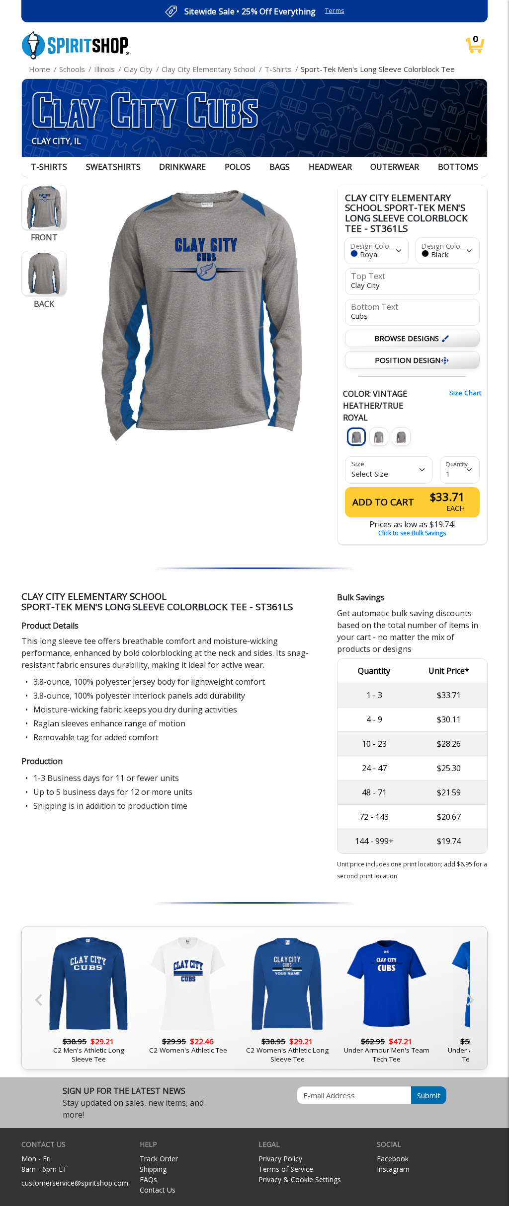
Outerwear (394, 166)
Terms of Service (285, 1169)
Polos (238, 166)
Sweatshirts (113, 166)
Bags (279, 166)
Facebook (393, 1158)
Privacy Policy (280, 1158)
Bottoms (458, 166)
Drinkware (182, 166)
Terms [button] (334, 10)
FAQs (148, 1179)
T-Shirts (49, 166)
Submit (428, 1095)
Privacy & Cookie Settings (299, 1179)
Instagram (393, 1169)
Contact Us (157, 1190)
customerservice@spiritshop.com (74, 1183)
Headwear (330, 166)
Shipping (153, 1169)
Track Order (159, 1158)
